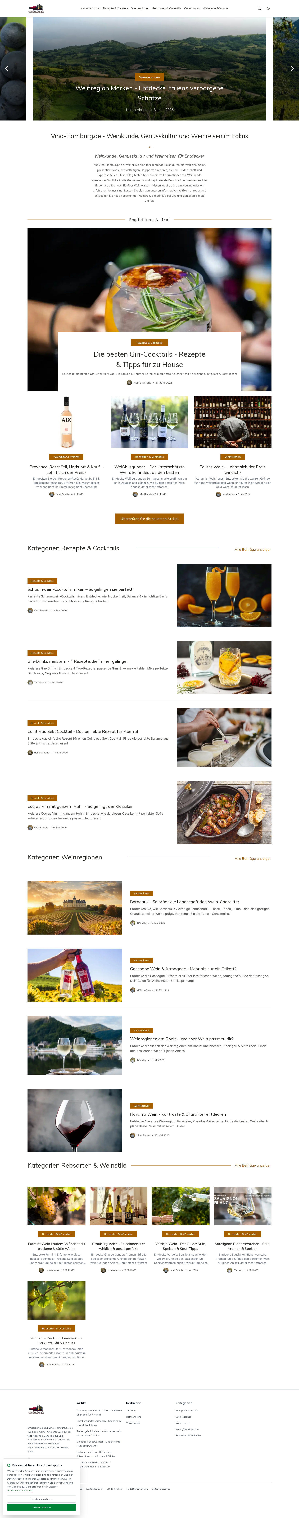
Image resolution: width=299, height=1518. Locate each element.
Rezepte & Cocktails (116, 8)
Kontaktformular (94, 1489)
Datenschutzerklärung (19, 1490)
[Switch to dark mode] (268, 8)
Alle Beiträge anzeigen (253, 549)
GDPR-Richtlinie (115, 1489)
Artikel (82, 1403)
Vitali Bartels (133, 1423)
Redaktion (133, 1403)
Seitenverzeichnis (161, 1489)
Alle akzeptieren (42, 1507)
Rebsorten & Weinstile (166, 8)
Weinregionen (140, 8)
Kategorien (184, 1403)
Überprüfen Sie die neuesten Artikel (149, 518)
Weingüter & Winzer (216, 8)
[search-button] (259, 8)
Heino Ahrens (133, 1416)
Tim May (130, 1410)
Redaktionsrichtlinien (137, 1489)
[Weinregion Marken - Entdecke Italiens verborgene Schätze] (149, 68)
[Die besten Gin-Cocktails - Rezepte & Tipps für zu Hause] (149, 309)
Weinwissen (192, 8)
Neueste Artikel (90, 8)
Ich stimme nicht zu (41, 1499)
